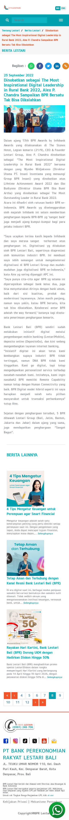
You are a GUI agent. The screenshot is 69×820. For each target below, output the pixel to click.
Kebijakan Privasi (15, 801)
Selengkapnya (45, 533)
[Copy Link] (64, 64)
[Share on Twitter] (47, 64)
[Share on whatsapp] (30, 64)
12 (27, 702)
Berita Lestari (32, 30)
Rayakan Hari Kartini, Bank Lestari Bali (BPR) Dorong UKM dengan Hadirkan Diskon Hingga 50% (32, 652)
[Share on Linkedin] (56, 64)
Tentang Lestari (11, 30)
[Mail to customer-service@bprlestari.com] (54, 740)
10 (8, 702)
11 (18, 702)
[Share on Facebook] (38, 64)
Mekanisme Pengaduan (46, 801)
